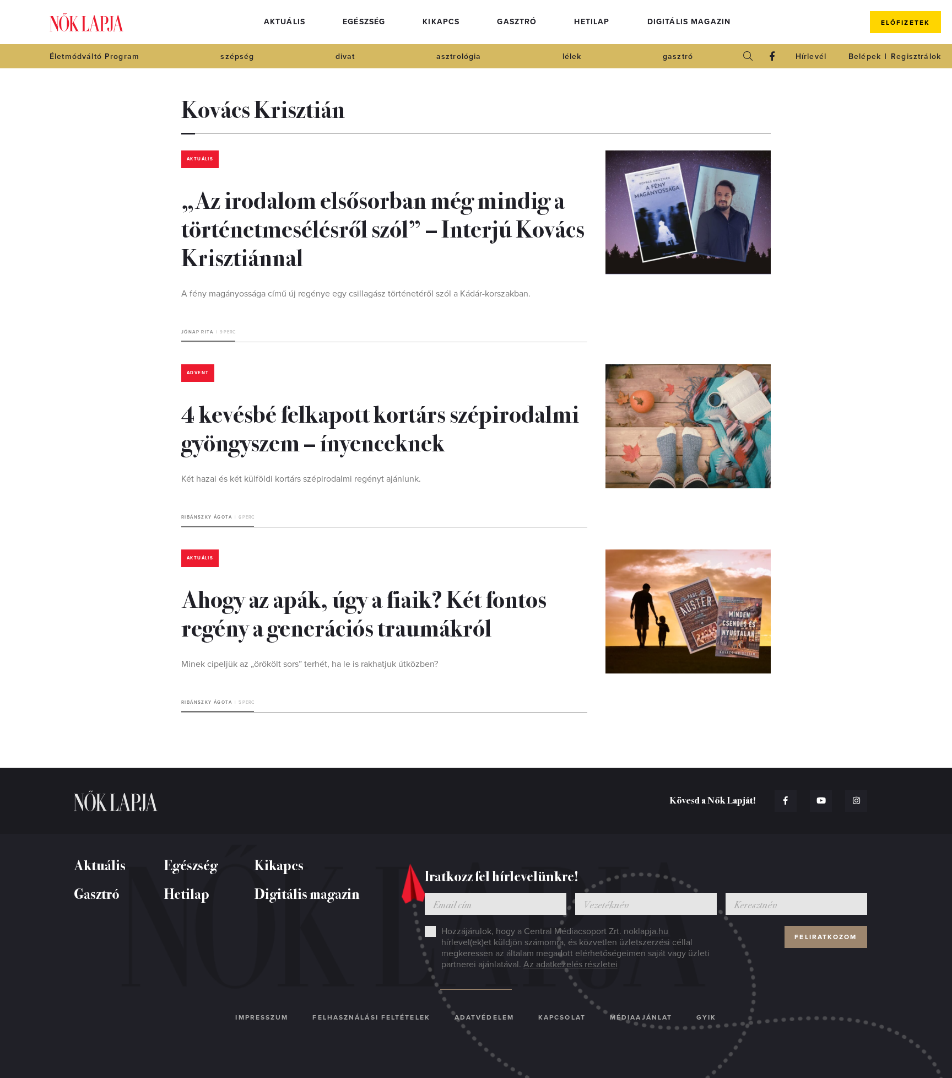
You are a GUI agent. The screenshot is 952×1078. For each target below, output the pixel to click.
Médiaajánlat (641, 1017)
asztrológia (459, 56)
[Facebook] (772, 56)
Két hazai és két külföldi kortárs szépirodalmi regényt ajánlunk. (301, 478)
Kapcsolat (562, 1017)
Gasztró (517, 21)
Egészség (364, 21)
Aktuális (284, 21)
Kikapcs (441, 21)
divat (345, 56)
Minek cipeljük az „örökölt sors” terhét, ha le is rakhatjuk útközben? (309, 664)
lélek (572, 56)
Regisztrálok (916, 56)
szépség (237, 56)
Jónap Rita (197, 332)
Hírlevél (811, 56)
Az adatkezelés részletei (570, 964)
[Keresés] (748, 56)
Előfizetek (905, 22)
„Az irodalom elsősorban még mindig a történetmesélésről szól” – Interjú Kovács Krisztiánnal (383, 227)
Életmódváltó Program (94, 56)
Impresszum (261, 1017)
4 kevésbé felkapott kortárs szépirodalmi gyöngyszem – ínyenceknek (380, 427)
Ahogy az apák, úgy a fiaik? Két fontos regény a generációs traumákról (364, 612)
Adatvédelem (484, 1017)
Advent (198, 372)
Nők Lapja (86, 22)
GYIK (706, 1017)
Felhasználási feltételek (371, 1017)
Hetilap (591, 21)
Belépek (864, 56)
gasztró (678, 56)
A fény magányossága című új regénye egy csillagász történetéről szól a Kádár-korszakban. (356, 293)
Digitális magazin (689, 21)
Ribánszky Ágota (206, 517)
